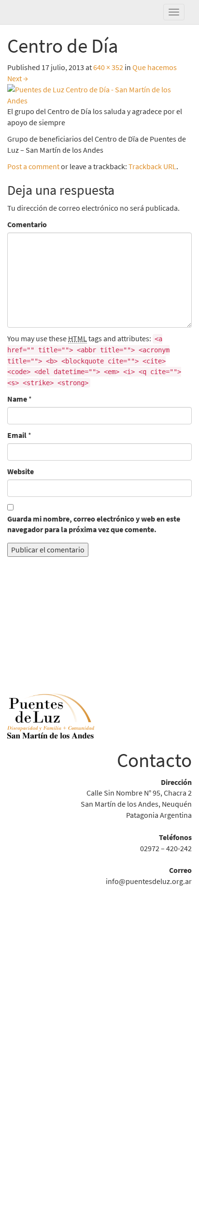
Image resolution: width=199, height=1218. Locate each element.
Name (17, 399)
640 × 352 (108, 67)
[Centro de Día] (99, 94)
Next (17, 78)
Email (17, 435)
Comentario (27, 224)
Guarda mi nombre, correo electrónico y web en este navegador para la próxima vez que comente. (93, 524)
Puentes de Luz (55, 12)
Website (20, 471)
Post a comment (33, 166)
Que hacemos (154, 67)
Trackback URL (152, 166)
